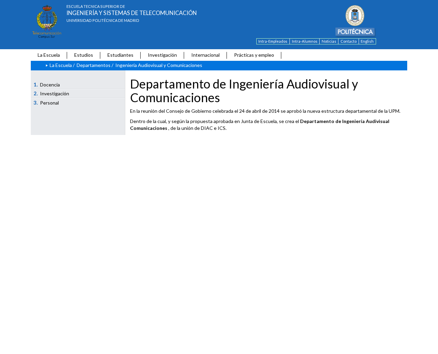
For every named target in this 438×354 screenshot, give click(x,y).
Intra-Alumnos (305, 41)
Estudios (83, 55)
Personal (46, 102)
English (367, 41)
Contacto (348, 41)
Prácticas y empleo (254, 55)
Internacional (205, 55)
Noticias (329, 41)
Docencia (47, 84)
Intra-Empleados (272, 41)
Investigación (162, 55)
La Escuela (49, 55)
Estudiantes (120, 55)
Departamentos (94, 65)
